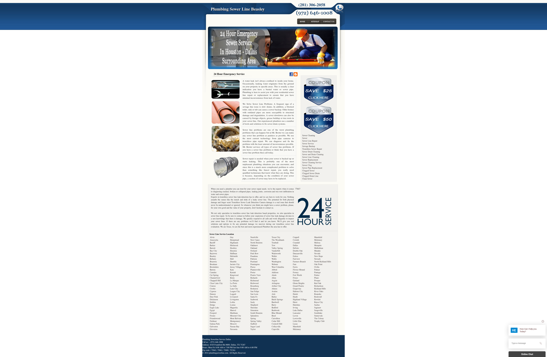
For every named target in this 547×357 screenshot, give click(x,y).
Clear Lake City (216, 283)
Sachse (317, 304)
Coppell (296, 237)
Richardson (318, 286)
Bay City (213, 250)
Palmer (317, 269)
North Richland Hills (322, 261)
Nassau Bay (234, 326)
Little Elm (297, 321)
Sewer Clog (307, 165)
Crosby (213, 288)
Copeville (275, 329)
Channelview (215, 277)
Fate (294, 264)
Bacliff (212, 242)
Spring (253, 318)
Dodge (212, 304)
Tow (273, 245)
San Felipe (254, 291)
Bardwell (275, 302)
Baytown (213, 253)
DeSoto (296, 248)
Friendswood (215, 318)
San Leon (254, 294)
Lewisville (297, 318)
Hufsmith (234, 256)
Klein (232, 277)
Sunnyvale (318, 315)
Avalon (274, 291)
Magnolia (234, 307)
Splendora (254, 315)
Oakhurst (254, 245)
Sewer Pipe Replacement (312, 167)
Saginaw (317, 307)
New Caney (255, 240)
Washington (276, 261)
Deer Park (214, 296)
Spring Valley (256, 321)
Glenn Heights (298, 283)
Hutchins (296, 304)
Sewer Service (308, 143)
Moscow (233, 323)
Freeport (213, 313)
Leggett (233, 294)
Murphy (317, 250)
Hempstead (234, 240)
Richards (253, 277)
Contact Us (328, 21)
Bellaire (213, 258)
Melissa (317, 242)
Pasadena (254, 256)
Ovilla (316, 267)
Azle (273, 294)
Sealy (252, 302)
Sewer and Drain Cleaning (312, 154)
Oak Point (318, 264)
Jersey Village (235, 267)
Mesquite (318, 245)
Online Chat (527, 354)
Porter (252, 272)
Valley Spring (277, 248)
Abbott (274, 269)
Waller (274, 256)
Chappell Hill (215, 280)
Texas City (276, 237)
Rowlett (317, 299)
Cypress (213, 291)
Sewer (304, 138)
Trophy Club (319, 321)
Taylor (253, 329)
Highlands (234, 242)
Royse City (318, 302)
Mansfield (297, 326)
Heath (295, 296)
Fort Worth (297, 275)
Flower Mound (299, 269)
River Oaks (318, 291)
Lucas (295, 323)
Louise (232, 304)
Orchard (253, 250)
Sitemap (315, 21)
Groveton (213, 329)
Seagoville (318, 310)
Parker (317, 275)
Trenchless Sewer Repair (312, 149)
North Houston (256, 242)
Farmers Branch (299, 261)
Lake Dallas (297, 310)
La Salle (233, 286)
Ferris (295, 267)
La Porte (233, 283)
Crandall (296, 242)
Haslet (295, 294)
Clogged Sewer (308, 170)
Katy (232, 269)
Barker (212, 245)
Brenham (213, 264)
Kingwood (234, 275)
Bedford (275, 307)
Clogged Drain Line (310, 176)
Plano (316, 277)
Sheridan (254, 307)
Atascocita (214, 240)
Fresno (212, 315)
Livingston (234, 299)
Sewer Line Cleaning (310, 157)
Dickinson (214, 299)
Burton (212, 269)
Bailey (274, 296)
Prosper (317, 280)
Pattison (253, 258)
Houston (233, 250)
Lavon (295, 315)
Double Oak (298, 250)
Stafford (253, 323)
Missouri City (235, 315)
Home (302, 21)
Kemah (233, 272)
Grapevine (297, 288)
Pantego (317, 272)
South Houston (256, 313)
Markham (234, 313)
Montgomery (235, 321)
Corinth (296, 240)
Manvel (233, 310)
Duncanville (298, 253)
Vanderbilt (276, 250)
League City (235, 291)
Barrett (212, 248)
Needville (254, 237)
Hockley (233, 248)
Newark (317, 258)
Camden (213, 272)
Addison (275, 272)
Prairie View (255, 275)
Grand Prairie (298, 286)
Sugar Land (255, 326)
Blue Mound (277, 313)
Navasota (233, 329)
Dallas (295, 245)
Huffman (233, 253)
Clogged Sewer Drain (311, 173)
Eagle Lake (214, 307)
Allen (274, 277)
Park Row (254, 253)
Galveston (214, 326)
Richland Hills (320, 288)
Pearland (253, 261)
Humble (233, 261)
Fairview (296, 258)
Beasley (213, 256)
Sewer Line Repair (309, 140)
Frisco (295, 277)
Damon (213, 294)
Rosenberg (254, 286)
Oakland (253, 248)
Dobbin (213, 302)
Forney (296, 272)
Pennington (255, 264)
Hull (232, 258)
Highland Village (300, 299)
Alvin (212, 237)
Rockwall (318, 296)
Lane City (234, 288)
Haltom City (298, 291)
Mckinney (297, 329)
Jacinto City (235, 264)
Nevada (317, 253)
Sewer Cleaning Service (312, 162)
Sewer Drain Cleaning (311, 151)
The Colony (319, 318)
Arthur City (276, 286)
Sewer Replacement (310, 159)
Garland (296, 280)
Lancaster (297, 313)
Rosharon (254, 288)
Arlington (275, 283)
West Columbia (278, 267)
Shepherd (254, 304)
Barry (274, 304)
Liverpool (234, 296)
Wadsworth (276, 253)
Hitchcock (234, 245)
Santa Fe (253, 296)
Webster (275, 264)
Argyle (274, 280)
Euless (295, 256)
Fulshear (213, 321)
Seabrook (254, 299)
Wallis (274, 258)
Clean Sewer (307, 178)
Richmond (254, 280)
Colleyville (276, 326)
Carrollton (276, 318)
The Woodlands (278, 240)
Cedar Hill (276, 321)
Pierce (252, 267)
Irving (295, 307)
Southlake (318, 313)
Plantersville (255, 269)
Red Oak (317, 283)
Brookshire (214, 267)
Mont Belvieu (235, 318)
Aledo (274, 275)
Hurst (295, 302)
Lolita (232, 302)
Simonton (254, 310)
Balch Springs (277, 299)
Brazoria (213, 261)
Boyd (274, 315)
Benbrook (275, 310)
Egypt (212, 310)
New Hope (318, 256)
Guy (231, 237)
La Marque (234, 280)
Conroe (213, 286)
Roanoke (317, 294)
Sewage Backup (308, 146)
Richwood (254, 283)
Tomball (275, 242)
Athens (274, 288)
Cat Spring (214, 275)
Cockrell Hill (277, 323)
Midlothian (318, 248)
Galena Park (215, 323)
